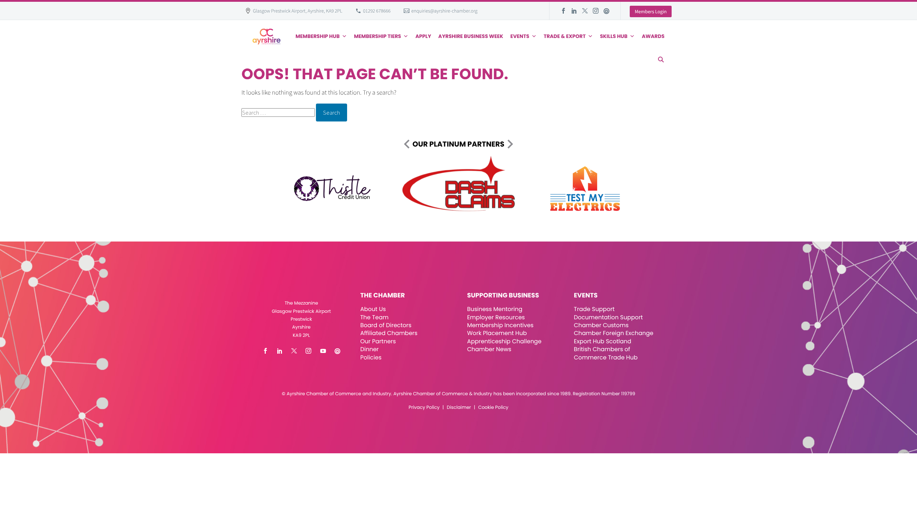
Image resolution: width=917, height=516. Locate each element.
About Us (373, 309)
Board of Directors (386, 325)
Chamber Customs (601, 325)
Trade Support (594, 309)
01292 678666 (377, 11)
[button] (661, 59)
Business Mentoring (494, 309)
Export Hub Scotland (602, 341)
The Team (374, 317)
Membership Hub (318, 36)
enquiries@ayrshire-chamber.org (444, 11)
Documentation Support (608, 317)
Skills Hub (614, 36)
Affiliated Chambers (389, 333)
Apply (423, 36)
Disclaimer (459, 408)
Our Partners (378, 341)
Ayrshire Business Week (470, 36)
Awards (653, 36)
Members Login (651, 11)
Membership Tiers (377, 36)
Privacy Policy (424, 408)
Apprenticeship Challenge (504, 341)
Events (519, 36)
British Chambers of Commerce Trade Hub (606, 353)
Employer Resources (496, 317)
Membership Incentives (500, 325)
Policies (370, 357)
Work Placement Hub (497, 333)
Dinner (369, 349)
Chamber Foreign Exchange (613, 333)
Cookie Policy (493, 408)
